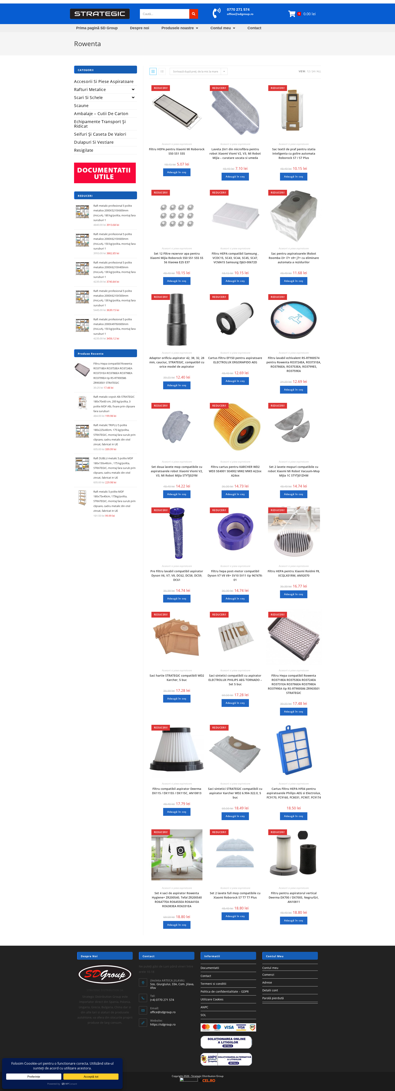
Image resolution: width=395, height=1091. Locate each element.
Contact (254, 28)
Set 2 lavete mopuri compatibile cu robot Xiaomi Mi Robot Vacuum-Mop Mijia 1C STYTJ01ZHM (294, 471)
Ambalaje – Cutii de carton (101, 113)
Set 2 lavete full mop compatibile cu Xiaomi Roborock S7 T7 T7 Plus (235, 895)
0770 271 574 (238, 9)
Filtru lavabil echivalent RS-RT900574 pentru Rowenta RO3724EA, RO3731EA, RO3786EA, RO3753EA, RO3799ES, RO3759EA (293, 364)
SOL (203, 1015)
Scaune (81, 105)
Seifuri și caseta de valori (100, 134)
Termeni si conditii (213, 984)
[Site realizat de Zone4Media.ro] (189, 1080)
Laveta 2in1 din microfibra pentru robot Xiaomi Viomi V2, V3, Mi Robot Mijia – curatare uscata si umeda (235, 153)
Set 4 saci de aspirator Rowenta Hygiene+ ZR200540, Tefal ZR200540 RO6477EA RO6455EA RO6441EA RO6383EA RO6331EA (177, 899)
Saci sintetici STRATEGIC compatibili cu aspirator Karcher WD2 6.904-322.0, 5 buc (235, 793)
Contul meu (220, 28)
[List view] (162, 71)
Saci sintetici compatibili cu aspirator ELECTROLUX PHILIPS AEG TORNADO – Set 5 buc (235, 680)
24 (313, 71)
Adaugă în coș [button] (176, 172)
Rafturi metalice (90, 89)
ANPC (204, 1007)
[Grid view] (153, 71)
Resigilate (83, 150)
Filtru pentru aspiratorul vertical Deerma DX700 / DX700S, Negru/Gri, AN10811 (294, 897)
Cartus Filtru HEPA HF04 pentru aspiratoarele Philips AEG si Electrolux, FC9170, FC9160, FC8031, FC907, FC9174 (294, 793)
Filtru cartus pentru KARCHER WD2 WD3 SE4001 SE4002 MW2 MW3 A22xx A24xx (235, 471)
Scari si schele (88, 97)
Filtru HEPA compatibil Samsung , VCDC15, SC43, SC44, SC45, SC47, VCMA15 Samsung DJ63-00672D (235, 258)
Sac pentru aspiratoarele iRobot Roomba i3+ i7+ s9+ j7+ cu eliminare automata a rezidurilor (294, 258)
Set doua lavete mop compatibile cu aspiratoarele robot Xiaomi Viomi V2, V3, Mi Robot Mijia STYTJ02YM (177, 471)
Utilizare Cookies (212, 999)
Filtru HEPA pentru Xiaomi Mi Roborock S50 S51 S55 (176, 151)
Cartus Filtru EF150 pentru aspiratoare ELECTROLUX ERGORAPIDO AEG (235, 360)
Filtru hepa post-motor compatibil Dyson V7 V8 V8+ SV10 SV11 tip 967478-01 (235, 575)
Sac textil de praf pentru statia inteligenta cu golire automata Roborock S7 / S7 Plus (293, 153)
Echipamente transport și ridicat (100, 124)
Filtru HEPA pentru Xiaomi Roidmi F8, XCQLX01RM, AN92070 (294, 573)
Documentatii (210, 968)
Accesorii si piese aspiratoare (177, 144)
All (319, 71)
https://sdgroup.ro (162, 1024)
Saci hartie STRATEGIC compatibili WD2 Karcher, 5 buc (177, 678)
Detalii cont (270, 990)
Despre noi (139, 28)
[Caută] (193, 14)
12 (308, 71)
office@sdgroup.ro (240, 14)
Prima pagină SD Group (97, 28)
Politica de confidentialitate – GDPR (225, 991)
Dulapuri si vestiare (94, 142)
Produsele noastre (177, 28)
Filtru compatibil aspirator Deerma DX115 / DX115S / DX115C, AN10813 (176, 791)
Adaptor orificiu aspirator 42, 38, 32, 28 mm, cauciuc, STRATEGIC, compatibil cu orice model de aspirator (176, 362)
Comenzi (268, 975)
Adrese (267, 982)
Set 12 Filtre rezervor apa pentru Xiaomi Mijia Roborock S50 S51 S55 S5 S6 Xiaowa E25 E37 (176, 258)
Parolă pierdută (273, 998)
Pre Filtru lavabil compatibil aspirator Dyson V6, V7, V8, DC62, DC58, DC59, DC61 (176, 575)
